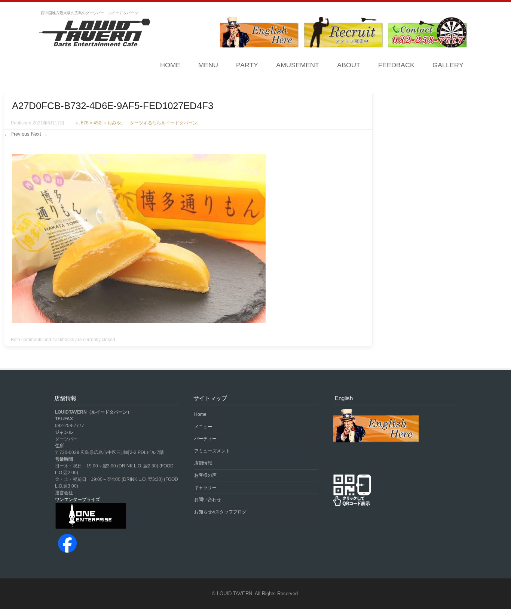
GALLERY (447, 65)
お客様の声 (205, 475)
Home (170, 65)
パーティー (205, 438)
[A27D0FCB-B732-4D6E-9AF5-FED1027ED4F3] (139, 321)
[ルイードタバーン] (95, 33)
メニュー (203, 426)
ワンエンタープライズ (77, 499)
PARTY (247, 65)
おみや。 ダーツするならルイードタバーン (152, 123)
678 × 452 (91, 123)
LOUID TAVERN (234, 593)
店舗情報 (203, 463)
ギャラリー (205, 487)
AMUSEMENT (297, 65)
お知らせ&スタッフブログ (220, 511)
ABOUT (348, 65)
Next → (39, 134)
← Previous (17, 134)
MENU (208, 65)
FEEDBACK (396, 65)
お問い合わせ (207, 499)
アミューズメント (212, 451)
